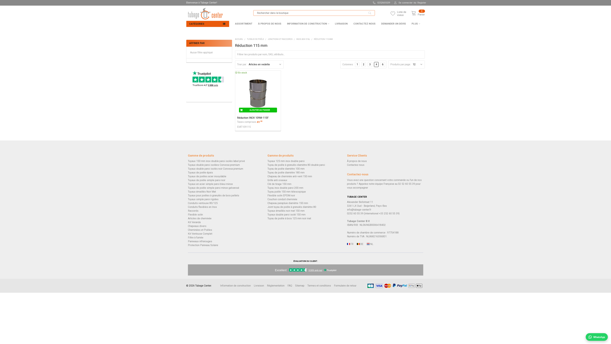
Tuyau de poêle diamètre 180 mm (286, 172)
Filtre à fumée (195, 237)
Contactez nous (364, 23)
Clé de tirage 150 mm (279, 184)
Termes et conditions (319, 285)
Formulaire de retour (345, 285)
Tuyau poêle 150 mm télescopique (286, 191)
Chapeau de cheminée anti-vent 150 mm (289, 176)
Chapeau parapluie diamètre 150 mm (287, 203)
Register (422, 2)
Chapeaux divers (197, 226)
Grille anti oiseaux (277, 180)
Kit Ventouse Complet (200, 233)
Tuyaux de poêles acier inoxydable (207, 176)
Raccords (193, 210)
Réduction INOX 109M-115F (253, 117)
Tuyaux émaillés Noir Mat (202, 191)
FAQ (290, 285)
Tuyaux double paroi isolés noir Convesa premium (215, 168)
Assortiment (243, 23)
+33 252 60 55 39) (389, 213)
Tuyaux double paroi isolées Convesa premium (214, 164)
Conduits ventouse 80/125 (203, 203)
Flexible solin (195, 214)
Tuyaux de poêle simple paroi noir (206, 180)
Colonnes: (347, 64)
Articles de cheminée (199, 218)
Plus (415, 23)
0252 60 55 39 (355, 213)
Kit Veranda (194, 222)
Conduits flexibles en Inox (202, 206)
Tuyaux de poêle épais (200, 172)
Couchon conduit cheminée (282, 199)
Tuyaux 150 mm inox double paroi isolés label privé (216, 161)
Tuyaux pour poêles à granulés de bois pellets (213, 195)
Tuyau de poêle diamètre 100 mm (286, 168)
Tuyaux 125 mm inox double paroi (286, 161)
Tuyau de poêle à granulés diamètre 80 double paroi (296, 164)
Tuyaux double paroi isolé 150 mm (286, 214)
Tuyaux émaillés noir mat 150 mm (286, 210)
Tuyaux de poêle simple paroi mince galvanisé (213, 187)
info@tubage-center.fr (359, 209)
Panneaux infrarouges (200, 241)
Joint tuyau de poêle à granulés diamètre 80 (291, 206)
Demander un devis (393, 23)
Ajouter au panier (259, 110)
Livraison (341, 23)
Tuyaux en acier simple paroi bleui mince (210, 184)
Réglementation (275, 285)
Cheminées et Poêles (200, 229)
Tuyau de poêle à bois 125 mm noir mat (289, 218)
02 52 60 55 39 (406, 183)
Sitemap (299, 285)
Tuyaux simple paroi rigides (203, 199)
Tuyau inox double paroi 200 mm (285, 187)
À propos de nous (269, 23)
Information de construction (307, 23)
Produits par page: (400, 64)
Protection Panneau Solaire (203, 245)
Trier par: (242, 64)
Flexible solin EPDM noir (281, 195)
